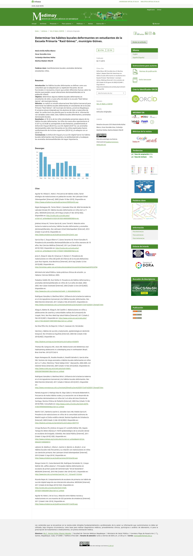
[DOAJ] (144, 118)
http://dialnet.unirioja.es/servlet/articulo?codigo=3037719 (57, 423)
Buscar (157, 24)
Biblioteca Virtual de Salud (150, 1)
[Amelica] (153, 118)
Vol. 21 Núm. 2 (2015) (57, 31)
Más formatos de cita (105, 93)
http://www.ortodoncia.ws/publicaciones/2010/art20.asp (56, 458)
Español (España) (138, 57)
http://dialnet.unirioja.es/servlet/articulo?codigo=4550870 (57, 342)
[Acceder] (144, 143)
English (135, 54)
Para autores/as (138, 235)
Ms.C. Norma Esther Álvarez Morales (57, 533)
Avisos (90, 24)
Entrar (159, 10)
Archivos (43, 24)
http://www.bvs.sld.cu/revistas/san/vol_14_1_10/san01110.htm (58, 474)
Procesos (53, 24)
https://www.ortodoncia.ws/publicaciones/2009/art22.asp (56, 202)
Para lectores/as (138, 232)
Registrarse (151, 10)
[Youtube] (154, 34)
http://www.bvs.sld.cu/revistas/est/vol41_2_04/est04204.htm (57, 291)
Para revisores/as (138, 238)
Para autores (67, 24)
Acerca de (100, 24)
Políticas (80, 24)
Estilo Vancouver (145, 79)
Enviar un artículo (139, 42)
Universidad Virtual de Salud (129, 1)
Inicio (37, 31)
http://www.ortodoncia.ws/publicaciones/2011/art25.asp (56, 504)
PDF (110, 50)
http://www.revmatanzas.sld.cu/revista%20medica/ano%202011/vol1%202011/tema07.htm (69, 305)
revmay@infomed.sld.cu (143, 536)
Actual (34, 24)
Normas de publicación (148, 71)
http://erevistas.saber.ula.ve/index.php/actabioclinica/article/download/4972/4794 (66, 267)
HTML (102, 50)
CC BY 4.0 (110, 545)
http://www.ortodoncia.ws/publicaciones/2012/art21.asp (56, 235)
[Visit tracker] (144, 192)
